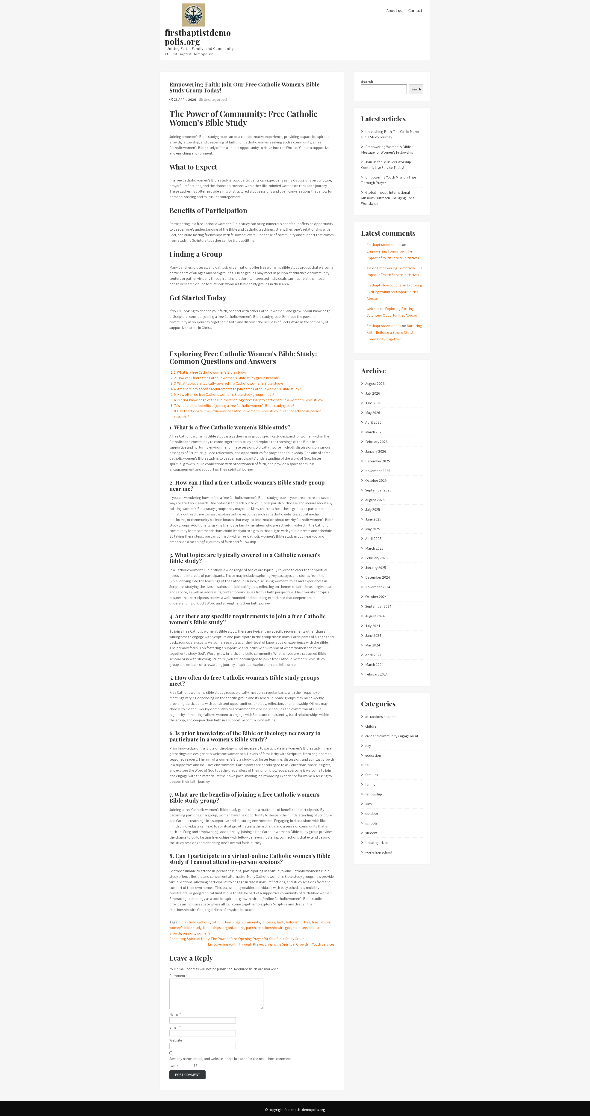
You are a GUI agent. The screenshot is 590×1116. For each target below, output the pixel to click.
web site (373, 308)
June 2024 (373, 635)
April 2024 (373, 654)
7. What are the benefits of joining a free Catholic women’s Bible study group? (234, 405)
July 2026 (372, 393)
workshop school (378, 852)
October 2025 (376, 480)
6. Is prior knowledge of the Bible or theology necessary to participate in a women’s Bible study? (249, 400)
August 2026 (375, 383)
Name (175, 1014)
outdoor (371, 813)
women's (204, 933)
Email (175, 1027)
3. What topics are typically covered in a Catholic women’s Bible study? (228, 383)
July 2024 (372, 625)
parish (251, 927)
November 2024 (377, 587)
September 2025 (378, 490)
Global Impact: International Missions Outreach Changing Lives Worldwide (387, 198)
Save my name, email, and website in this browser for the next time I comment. (230, 1058)
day (368, 745)
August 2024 (375, 616)
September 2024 (378, 606)
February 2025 (376, 558)
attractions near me (380, 716)
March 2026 (374, 432)
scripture (300, 927)
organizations (233, 927)
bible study (187, 922)
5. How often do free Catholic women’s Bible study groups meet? (224, 394)
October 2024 (376, 596)
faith (280, 922)
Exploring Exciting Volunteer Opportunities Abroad (394, 292)
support (189, 933)
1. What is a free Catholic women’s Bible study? (210, 372)
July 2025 (372, 509)
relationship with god (274, 927)
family (370, 784)
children (371, 726)
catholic (203, 922)
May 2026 (372, 412)
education (373, 755)
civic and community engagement (391, 736)
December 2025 (377, 461)
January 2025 (375, 567)
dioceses (268, 922)
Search (367, 81)
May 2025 (372, 529)
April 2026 (373, 422)
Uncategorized (215, 99)
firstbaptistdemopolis (384, 244)
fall (368, 765)
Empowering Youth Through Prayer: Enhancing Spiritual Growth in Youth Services (271, 944)
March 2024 (374, 664)
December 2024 (377, 577)
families (371, 774)
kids (368, 803)
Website (175, 1040)
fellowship (294, 922)
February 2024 (376, 674)
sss (369, 268)
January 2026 (375, 451)
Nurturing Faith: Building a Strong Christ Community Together (394, 332)
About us (394, 10)
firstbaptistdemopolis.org (198, 37)
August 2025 (375, 499)
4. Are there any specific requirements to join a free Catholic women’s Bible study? (237, 389)
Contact (415, 10)
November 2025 (377, 470)
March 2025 (374, 548)
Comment (178, 975)
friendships (212, 927)
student (371, 832)
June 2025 (373, 519)
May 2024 (372, 645)
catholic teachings (226, 922)
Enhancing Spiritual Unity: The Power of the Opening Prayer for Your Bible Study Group (236, 938)
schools (371, 823)
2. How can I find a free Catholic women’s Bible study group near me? (227, 377)
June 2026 (373, 403)
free (307, 922)
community (251, 922)
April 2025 (373, 538)
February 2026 (376, 441)
